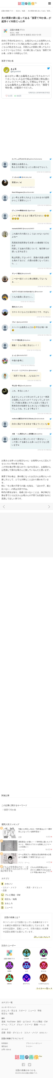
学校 (39, 1010)
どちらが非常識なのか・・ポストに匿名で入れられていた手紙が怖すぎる (40, 869)
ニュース (21, 850)
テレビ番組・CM (12, 895)
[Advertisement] (26, 127)
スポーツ (23, 1010)
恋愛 (20, 837)
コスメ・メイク (10, 887)
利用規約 (4, 1043)
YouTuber (11, 1021)
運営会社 (4, 1046)
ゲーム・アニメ (8, 1024)
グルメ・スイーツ (25, 1024)
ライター (29, 1046)
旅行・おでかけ (24, 1021)
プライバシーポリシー (34, 1043)
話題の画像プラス (17, 30)
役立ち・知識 (11, 899)
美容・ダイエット (34, 887)
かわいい (9, 883)
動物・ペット (40, 1024)
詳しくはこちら (41, 937)
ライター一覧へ (43, 988)
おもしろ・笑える (9, 1010)
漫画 (3, 1021)
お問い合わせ (6, 1049)
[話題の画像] (26, 3)
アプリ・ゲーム (24, 863)
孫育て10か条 (10, 810)
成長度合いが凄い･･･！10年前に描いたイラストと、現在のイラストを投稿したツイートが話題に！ (35, 844)
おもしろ (9, 903)
